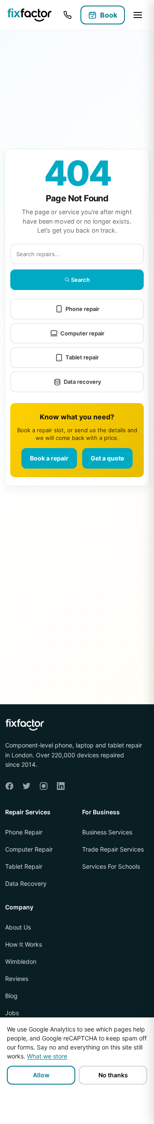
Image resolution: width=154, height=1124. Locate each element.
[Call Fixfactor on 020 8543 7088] (67, 15)
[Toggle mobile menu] (137, 15)
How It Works (23, 944)
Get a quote (107, 458)
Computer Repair (29, 849)
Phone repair (82, 308)
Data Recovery (26, 883)
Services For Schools (111, 866)
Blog (11, 996)
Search (80, 279)
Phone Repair (23, 832)
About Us (18, 927)
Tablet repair (82, 357)
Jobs (12, 1013)
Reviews (16, 979)
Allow (41, 1075)
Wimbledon (20, 962)
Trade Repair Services (113, 849)
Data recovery (82, 381)
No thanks (113, 1075)
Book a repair (49, 458)
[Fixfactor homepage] (29, 15)
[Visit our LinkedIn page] (60, 786)
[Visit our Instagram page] (43, 786)
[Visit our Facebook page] (9, 786)
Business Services (107, 832)
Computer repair (82, 333)
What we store (47, 1056)
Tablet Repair (23, 866)
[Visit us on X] (26, 786)
